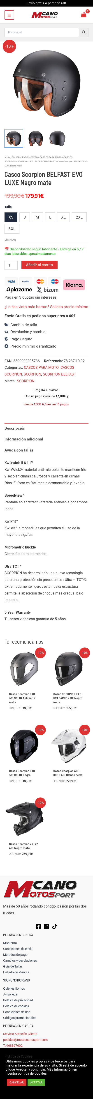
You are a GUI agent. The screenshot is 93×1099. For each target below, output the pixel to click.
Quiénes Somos (14, 988)
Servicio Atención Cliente (20, 1034)
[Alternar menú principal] (9, 15)
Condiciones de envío (18, 949)
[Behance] (54, 926)
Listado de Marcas (16, 972)
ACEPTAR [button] (36, 1082)
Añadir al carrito (39, 265)
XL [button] (63, 217)
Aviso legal (10, 994)
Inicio (7, 157)
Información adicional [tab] (24, 439)
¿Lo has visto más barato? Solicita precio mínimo (46, 306)
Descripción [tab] (15, 428)
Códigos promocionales (19, 1018)
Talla (8, 207)
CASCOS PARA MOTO (51, 157)
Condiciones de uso (16, 1012)
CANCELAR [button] (16, 1082)
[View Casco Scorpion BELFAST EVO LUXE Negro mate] (14, 138)
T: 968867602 (13, 1045)
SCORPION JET (25, 161)
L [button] (50, 217)
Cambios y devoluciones (20, 960)
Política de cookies (16, 1006)
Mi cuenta (10, 943)
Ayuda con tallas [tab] (19, 450)
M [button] (37, 217)
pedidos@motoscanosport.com (25, 1039)
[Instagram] (46, 926)
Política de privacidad (18, 1000)
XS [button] (11, 217)
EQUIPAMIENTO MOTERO (25, 157)
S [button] (24, 217)
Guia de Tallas (13, 966)
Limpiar (10, 239)
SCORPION (32, 374)
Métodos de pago (15, 954)
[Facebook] (38, 926)
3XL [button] (12, 228)
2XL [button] (79, 217)
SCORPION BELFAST (45, 161)
